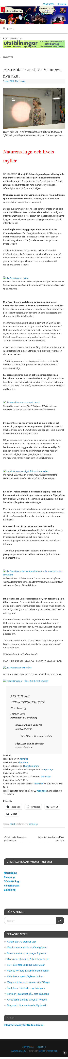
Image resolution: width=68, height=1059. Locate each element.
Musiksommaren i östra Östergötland (27, 947)
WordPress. (52, 1051)
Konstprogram (31, 766)
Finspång (9, 877)
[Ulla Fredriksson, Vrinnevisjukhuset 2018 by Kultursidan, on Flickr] (17, 667)
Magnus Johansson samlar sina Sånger (28, 982)
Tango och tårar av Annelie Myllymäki (27, 1005)
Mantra (42, 1051)
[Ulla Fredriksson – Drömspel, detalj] (21, 402)
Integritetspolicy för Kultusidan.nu (23, 1025)
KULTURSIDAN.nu (18, 1051)
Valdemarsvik (11, 885)
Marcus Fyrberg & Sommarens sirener (28, 970)
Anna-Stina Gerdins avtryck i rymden (27, 999)
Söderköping (11, 881)
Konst (12, 824)
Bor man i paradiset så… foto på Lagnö (28, 993)
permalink (33, 824)
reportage (48, 769)
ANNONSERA (48, 4)
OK (59, 920)
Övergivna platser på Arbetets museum (28, 959)
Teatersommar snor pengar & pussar (27, 953)
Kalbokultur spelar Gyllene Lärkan (25, 976)
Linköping (10, 889)
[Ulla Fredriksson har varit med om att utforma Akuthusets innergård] (34, 574)
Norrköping (20, 81)
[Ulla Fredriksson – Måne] (16, 278)
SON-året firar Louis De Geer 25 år (26, 964)
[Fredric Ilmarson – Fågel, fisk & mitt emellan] (25, 471)
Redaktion (62, 4)
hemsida (24, 758)
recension (38, 783)
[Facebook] (64, 11)
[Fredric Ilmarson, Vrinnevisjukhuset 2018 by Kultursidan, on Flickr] (25, 681)
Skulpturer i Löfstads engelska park (26, 988)
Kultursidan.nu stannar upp (21, 941)
